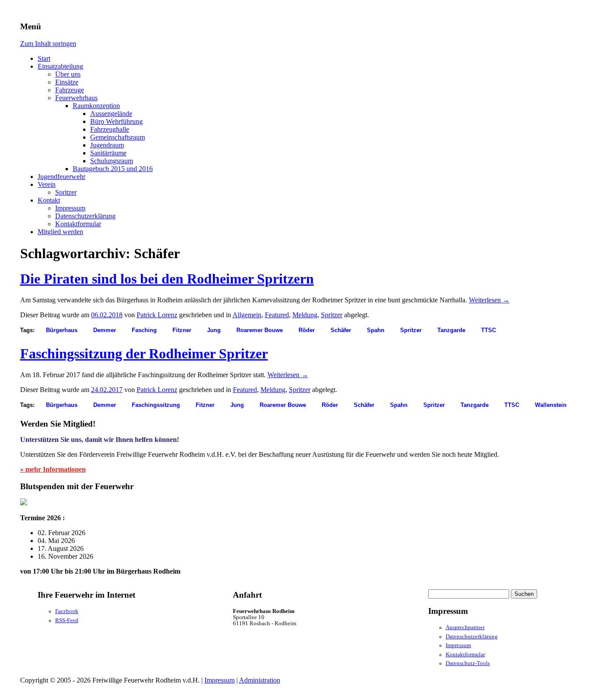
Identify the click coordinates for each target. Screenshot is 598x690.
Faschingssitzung (156, 405)
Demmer (104, 330)
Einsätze (66, 82)
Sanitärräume (108, 153)
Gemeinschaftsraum (117, 137)
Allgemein (246, 315)
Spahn (375, 330)
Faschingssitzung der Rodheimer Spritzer (144, 353)
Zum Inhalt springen (48, 43)
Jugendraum (107, 145)
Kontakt (49, 200)
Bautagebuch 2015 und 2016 (113, 168)
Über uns (68, 74)
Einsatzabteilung (60, 66)
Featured (277, 315)
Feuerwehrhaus (76, 98)
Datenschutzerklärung (85, 216)
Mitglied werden (60, 231)
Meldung (304, 315)
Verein (47, 184)
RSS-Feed (66, 620)
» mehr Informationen (53, 469)
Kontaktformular (78, 224)
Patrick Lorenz (157, 315)
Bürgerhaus (61, 330)
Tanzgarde (451, 330)
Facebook (66, 611)
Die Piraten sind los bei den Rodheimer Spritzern (167, 279)
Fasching (144, 330)
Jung (214, 330)
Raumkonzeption (96, 105)
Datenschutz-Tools (468, 663)
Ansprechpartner (465, 627)
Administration (259, 680)
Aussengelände (111, 113)
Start (44, 58)
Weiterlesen (489, 300)
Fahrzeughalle (109, 129)
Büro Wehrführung (116, 121)
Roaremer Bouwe (259, 330)
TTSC (488, 330)
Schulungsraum (111, 161)
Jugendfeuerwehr (61, 176)
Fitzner (181, 330)
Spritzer (66, 192)
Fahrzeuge (69, 90)
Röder (307, 330)
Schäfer (341, 330)
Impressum (70, 208)
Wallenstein (550, 405)
